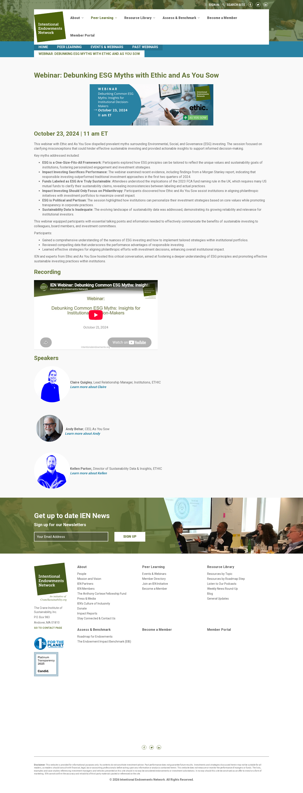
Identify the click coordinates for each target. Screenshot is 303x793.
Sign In (214, 4)
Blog (210, 593)
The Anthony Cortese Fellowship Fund (101, 593)
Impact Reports (87, 613)
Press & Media (86, 598)
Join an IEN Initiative (155, 583)
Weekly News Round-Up (222, 588)
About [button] (75, 18)
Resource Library (220, 567)
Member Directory (154, 578)
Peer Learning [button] (102, 18)
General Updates (218, 598)
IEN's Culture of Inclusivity (93, 603)
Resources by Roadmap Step (226, 578)
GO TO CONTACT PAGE (48, 627)
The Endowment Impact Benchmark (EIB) (104, 641)
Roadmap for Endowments (95, 636)
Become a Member (222, 18)
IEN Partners (85, 583)
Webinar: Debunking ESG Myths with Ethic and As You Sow (89, 54)
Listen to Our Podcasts (221, 583)
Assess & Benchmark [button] (180, 18)
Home (43, 47)
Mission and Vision (89, 578)
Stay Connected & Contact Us (96, 618)
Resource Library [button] (138, 18)
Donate (82, 608)
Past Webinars (145, 47)
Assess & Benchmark (94, 630)
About (82, 567)
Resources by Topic (219, 573)
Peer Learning (69, 47)
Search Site (236, 4)
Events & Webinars (107, 47)
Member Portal (82, 35)
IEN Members (86, 588)
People (81, 573)
